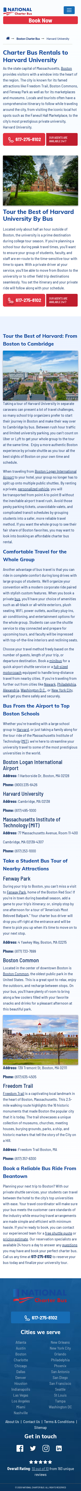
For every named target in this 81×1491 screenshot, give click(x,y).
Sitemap (40, 1427)
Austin (21, 1348)
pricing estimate (15, 1239)
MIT (24, 741)
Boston (66, 68)
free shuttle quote (58, 1233)
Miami (20, 1406)
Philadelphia (66, 684)
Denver (20, 1377)
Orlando (60, 1354)
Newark (50, 684)
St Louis (60, 1395)
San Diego (60, 1377)
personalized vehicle (33, 488)
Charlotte (21, 1359)
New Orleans (60, 1342)
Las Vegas (20, 1395)
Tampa (60, 1401)
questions (69, 1244)
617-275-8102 (28, 139)
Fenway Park (16, 892)
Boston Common (16, 973)
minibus (55, 660)
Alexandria (11, 690)
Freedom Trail (13, 1093)
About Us (12, 1421)
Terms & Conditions (59, 1421)
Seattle (60, 1389)
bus (17, 598)
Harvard (23, 729)
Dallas (20, 1371)
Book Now (40, 20)
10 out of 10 (40, 1468)
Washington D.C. (33, 690)
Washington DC (60, 1406)
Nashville (21, 1412)
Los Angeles (21, 1401)
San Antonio (60, 1371)
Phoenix (60, 1365)
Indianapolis (20, 1389)
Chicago (21, 1365)
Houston (20, 1383)
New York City (62, 690)
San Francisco (60, 1383)
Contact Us (31, 1421)
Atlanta (21, 1342)
